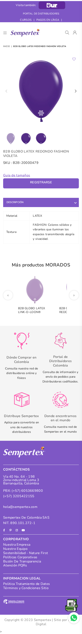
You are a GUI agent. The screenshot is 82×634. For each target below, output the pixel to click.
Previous (6, 91)
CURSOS (26, 20)
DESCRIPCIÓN (15, 202)
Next (76, 91)
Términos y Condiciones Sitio (26, 588)
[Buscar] (67, 33)
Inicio (6, 46)
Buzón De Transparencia (22, 561)
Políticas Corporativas (20, 557)
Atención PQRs (15, 565)
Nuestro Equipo (15, 549)
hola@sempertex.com (20, 507)
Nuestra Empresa (16, 544)
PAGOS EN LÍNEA (47, 20)
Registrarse (41, 182)
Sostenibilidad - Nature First (25, 553)
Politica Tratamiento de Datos (26, 584)
